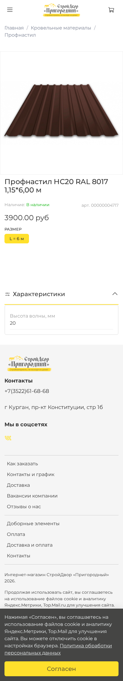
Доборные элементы (33, 523)
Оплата (16, 534)
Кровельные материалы (61, 28)
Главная (14, 28)
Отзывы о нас (24, 506)
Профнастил (20, 35)
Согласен (61, 668)
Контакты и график (30, 474)
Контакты (18, 556)
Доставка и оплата (30, 545)
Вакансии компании (32, 496)
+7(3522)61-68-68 (26, 391)
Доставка (18, 485)
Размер (12, 229)
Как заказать (22, 464)
